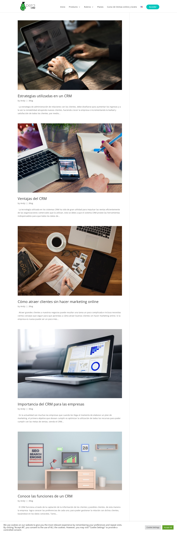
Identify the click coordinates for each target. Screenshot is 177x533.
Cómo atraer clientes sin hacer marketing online (58, 301)
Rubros (87, 7)
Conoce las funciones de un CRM (45, 496)
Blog (31, 100)
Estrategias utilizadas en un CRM (45, 95)
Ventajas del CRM (32, 198)
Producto (73, 7)
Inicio (62, 7)
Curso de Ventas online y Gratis (122, 7)
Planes (100, 7)
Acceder (153, 7)
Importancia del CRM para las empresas (51, 404)
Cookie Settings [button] (153, 527)
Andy (22, 100)
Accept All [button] (168, 527)
